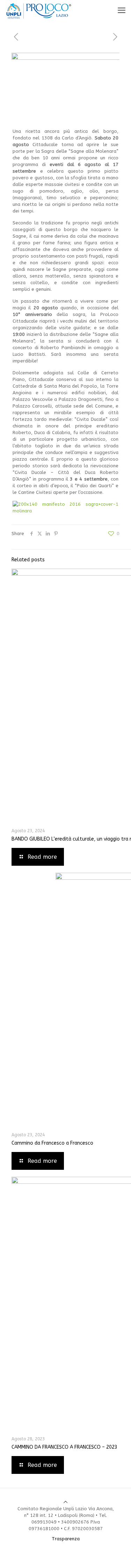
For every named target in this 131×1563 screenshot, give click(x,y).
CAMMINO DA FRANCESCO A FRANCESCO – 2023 (64, 1447)
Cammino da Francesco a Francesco (52, 1143)
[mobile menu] (122, 10)
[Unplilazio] (38, 10)
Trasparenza (66, 1538)
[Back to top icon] (65, 1502)
